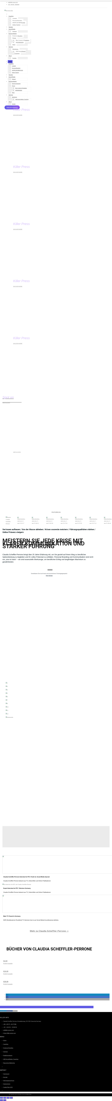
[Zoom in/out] (11, 1098)
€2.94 (5, 961)
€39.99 (5, 981)
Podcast (14, 31)
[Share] (4, 1098)
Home (10, 14)
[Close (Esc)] (1, 1098)
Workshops (15, 49)
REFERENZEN (20, 42)
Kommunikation (13, 33)
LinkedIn (14, 18)
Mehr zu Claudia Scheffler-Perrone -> (49, 931)
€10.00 (5, 971)
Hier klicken (49, 575)
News (13, 44)
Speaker (11, 27)
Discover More (17, 115)
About (10, 55)
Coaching (11, 16)
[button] (7, 994)
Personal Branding (17, 20)
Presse (14, 38)
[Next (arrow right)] (4, 1100)
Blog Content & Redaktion (22, 40)
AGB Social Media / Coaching (20, 52)
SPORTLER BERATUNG (18, 22)
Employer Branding (17, 36)
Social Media (12, 29)
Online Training (16, 24)
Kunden (14, 58)
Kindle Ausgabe (8, 963)
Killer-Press (28, 1094)
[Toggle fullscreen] (8, 1098)
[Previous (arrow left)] (1, 1100)
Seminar (11, 46)
